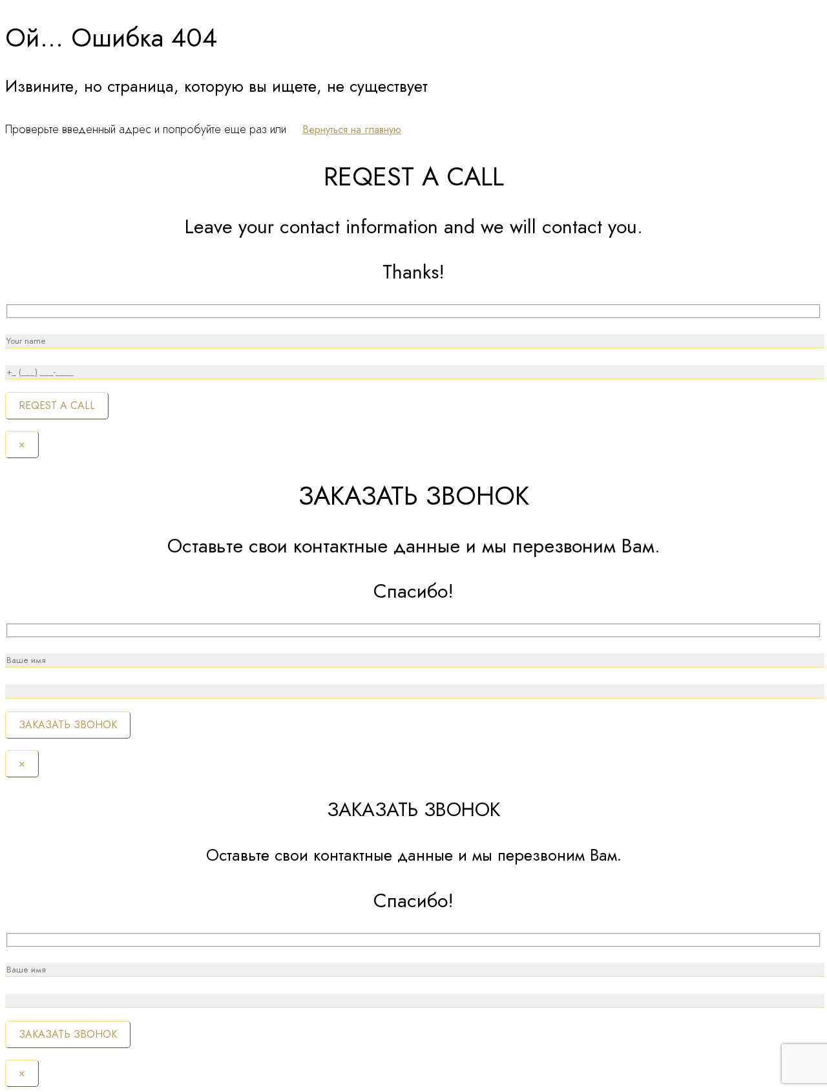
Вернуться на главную (351, 129)
